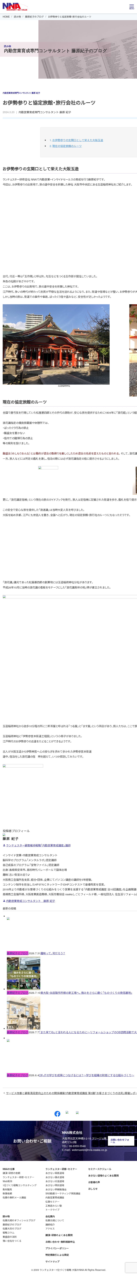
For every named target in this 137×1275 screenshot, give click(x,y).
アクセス (50, 1228)
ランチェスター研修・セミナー (18, 1177)
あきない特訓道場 (54, 1185)
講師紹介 (50, 1224)
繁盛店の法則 (10, 1236)
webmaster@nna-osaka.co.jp (89, 1150)
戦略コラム (8, 1232)
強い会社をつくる (12, 1240)
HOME (6, 16)
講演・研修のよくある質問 (59, 1235)
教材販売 (7, 1189)
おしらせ (93, 1188)
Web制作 (7, 1181)
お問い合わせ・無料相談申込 (60, 1241)
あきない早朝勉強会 (55, 1189)
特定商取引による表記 (57, 1254)
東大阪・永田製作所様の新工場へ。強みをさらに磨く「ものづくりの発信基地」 (86, 993)
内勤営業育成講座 (54, 1197)
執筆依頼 (7, 1193)
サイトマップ (52, 1261)
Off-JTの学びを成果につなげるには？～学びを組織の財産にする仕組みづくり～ (86, 1075)
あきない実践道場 (54, 1173)
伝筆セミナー (52, 1201)
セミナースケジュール (99, 1169)
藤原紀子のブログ (34, 16)
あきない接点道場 (54, 1177)
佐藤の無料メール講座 (14, 1197)
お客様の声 (94, 1182)
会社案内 (50, 1216)
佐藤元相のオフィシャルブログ (19, 1220)
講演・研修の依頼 (11, 1173)
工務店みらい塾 (53, 1205)
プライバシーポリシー (57, 1248)
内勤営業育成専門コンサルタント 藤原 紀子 (45, 112)
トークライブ (52, 1209)
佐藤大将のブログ (12, 1228)
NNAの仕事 (9, 1169)
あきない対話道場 (54, 1181)
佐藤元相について (54, 1220)
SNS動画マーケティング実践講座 (62, 1193)
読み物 (17, 16)
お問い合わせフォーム (119, 1141)
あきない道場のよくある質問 (103, 1175)
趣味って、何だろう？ (52, 953)
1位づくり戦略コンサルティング (20, 1185)
